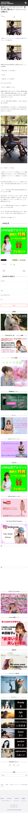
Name (2, 290)
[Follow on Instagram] (18, 765)
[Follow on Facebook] (10, 765)
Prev (4, 270)
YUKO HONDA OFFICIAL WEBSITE (7, 2)
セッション (24, 800)
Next (24, 270)
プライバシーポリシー (6, 800)
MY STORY (9, 798)
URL (1, 299)
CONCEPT (17, 798)
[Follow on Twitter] (14, 765)
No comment (4, 264)
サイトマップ (16, 800)
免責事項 (23, 798)
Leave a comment (13, 264)
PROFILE (2, 798)
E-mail (2, 295)
